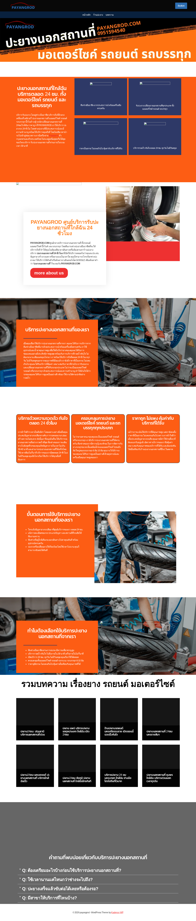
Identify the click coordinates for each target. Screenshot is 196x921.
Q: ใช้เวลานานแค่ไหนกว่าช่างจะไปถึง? (57, 879)
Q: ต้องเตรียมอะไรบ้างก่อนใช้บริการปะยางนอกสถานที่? (71, 870)
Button (181, 5)
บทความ (110, 15)
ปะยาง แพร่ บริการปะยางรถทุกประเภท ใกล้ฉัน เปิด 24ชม (76, 731)
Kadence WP (117, 912)
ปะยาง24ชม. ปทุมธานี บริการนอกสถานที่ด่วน (33, 733)
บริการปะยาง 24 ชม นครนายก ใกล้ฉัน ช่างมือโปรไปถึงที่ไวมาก (117, 778)
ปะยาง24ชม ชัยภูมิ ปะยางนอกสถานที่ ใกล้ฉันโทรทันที (77, 779)
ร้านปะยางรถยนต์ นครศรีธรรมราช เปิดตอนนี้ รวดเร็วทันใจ (118, 731)
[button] (98, 870)
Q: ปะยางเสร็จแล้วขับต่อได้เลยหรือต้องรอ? (60, 888)
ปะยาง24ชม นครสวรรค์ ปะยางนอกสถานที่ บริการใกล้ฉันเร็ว (35, 778)
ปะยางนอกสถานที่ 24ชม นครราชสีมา (159, 733)
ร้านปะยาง (98, 15)
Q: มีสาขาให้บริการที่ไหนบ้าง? (49, 897)
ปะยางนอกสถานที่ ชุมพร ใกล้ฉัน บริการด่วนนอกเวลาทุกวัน (159, 778)
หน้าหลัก (86, 15)
